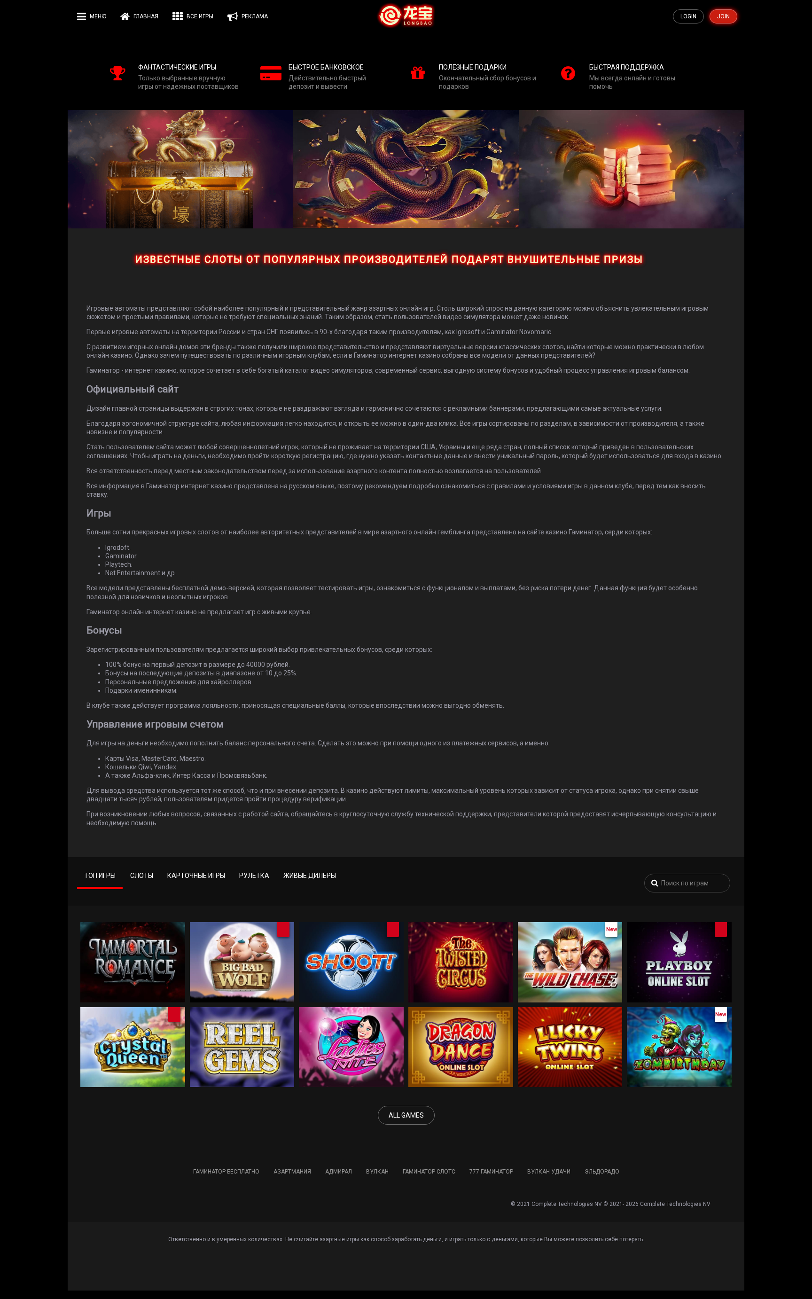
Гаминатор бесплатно (226, 1171)
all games (406, 1115)
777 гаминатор (491, 1171)
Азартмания (292, 1171)
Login (688, 16)
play (130, 970)
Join (723, 16)
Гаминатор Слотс (429, 1171)
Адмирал (338, 1171)
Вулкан (377, 1171)
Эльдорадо (602, 1171)
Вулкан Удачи (548, 1171)
